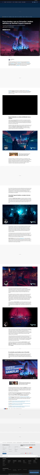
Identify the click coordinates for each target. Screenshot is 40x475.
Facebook (6, 29)
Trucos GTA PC (14, 442)
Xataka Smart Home (4, 464)
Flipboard (37, 2)
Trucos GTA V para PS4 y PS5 (9, 442)
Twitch (29, 453)
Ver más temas (4, 453)
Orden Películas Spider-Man (19, 442)
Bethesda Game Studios (19, 408)
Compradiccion (29, 463)
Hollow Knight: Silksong (16, 449)
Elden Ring (12, 63)
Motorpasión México (25, 469)
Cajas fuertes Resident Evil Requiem (26, 442)
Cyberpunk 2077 (22, 238)
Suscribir (31, 447)
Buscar (36, 456)
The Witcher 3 (19, 62)
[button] (12, 59)
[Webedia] (36, 0)
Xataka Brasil (4, 470)
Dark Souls (28, 62)
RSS (28, 453)
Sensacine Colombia (15, 470)
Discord (32, 2)
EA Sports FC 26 (10, 451)
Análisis (12, 408)
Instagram (33, 2)
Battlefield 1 (18, 65)
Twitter (7, 29)
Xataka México (4, 469)
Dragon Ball (4, 449)
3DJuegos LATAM (9, 469)
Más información (20, 474)
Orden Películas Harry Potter (32, 442)
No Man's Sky (10, 449)
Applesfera (4, 463)
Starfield (15, 408)
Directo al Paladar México (19, 469)
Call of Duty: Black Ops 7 (5, 451)
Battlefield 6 (16, 451)
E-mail (9, 29)
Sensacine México (14, 469)
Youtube (34, 2)
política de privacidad (28, 448)
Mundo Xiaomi (4, 465)
